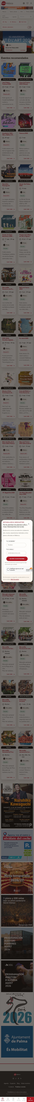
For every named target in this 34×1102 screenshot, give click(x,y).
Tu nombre (10, 541)
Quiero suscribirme (17, 559)
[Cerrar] (29, 524)
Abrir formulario (15, 579)
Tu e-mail (10, 549)
